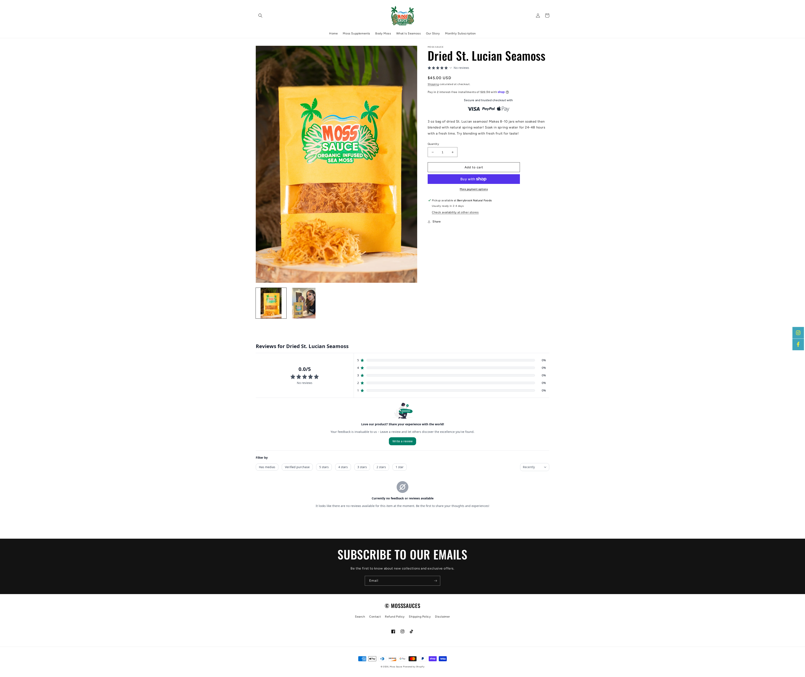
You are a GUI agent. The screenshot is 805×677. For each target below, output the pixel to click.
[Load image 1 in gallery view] (271, 303)
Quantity (433, 143)
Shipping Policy (420, 616)
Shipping (433, 84)
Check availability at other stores (455, 212)
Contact (375, 616)
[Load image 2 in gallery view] (303, 303)
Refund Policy (395, 616)
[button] (260, 15)
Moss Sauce (396, 666)
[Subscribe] (435, 581)
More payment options (474, 189)
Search (360, 616)
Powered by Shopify (414, 666)
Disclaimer (442, 616)
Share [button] (436, 221)
